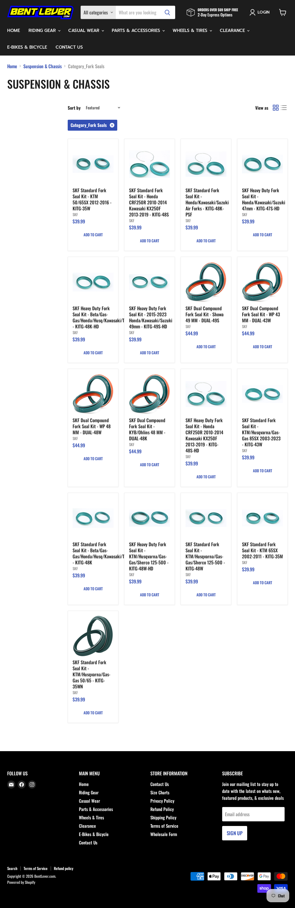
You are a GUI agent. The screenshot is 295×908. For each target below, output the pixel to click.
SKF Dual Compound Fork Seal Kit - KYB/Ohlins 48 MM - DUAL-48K (147, 429)
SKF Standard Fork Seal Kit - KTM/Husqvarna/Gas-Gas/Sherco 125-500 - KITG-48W (205, 556)
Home (13, 30)
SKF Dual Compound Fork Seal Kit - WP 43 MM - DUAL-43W (261, 314)
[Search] (167, 12)
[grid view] (276, 108)
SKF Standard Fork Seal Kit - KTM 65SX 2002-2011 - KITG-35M (262, 550)
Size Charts (159, 792)
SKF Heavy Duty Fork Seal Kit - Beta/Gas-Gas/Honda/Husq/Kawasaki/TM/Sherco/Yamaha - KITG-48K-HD (115, 317)
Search (12, 868)
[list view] (284, 108)
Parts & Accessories (137, 30)
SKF (75, 214)
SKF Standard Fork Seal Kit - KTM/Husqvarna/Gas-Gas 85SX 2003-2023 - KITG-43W (261, 432)
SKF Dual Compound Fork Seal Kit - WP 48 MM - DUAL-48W (92, 426)
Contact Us (69, 47)
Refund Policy (162, 809)
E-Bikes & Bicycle (27, 47)
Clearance (233, 30)
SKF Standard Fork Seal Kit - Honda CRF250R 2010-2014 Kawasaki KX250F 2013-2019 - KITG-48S (149, 202)
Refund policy (63, 868)
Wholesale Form (163, 834)
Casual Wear (84, 30)
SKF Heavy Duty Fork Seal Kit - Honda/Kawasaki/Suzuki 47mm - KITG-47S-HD (263, 199)
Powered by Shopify (21, 882)
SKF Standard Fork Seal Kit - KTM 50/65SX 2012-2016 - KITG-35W (92, 199)
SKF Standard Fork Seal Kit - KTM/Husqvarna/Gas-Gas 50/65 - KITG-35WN (91, 674)
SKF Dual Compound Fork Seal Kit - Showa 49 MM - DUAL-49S (205, 314)
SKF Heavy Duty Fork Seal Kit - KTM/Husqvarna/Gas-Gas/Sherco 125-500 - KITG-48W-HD (149, 556)
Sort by (74, 107)
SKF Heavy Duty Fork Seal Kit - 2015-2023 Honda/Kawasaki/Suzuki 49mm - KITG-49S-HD (150, 317)
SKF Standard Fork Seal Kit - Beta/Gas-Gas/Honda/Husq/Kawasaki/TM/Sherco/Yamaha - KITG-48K (115, 553)
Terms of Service (164, 826)
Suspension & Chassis (42, 66)
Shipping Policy (163, 817)
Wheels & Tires (191, 30)
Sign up (235, 833)
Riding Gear (43, 30)
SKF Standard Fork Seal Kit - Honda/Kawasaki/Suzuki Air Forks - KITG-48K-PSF (207, 202)
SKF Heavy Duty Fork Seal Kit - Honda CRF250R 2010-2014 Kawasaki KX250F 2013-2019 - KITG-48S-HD (204, 435)
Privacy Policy (162, 800)
